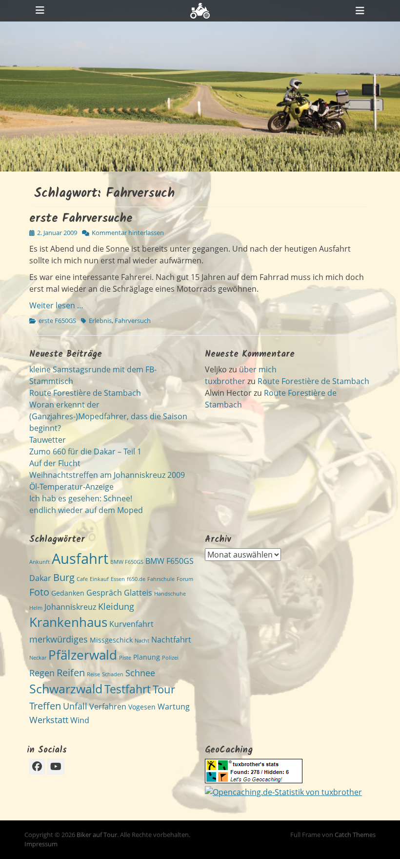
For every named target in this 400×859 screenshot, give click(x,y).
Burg (64, 577)
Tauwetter (47, 439)
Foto (39, 592)
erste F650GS (57, 320)
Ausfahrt (80, 558)
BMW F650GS (126, 561)
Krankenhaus (68, 622)
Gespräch (104, 592)
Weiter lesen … (56, 305)
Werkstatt (48, 719)
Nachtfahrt (171, 639)
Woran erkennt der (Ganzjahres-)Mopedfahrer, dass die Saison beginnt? (108, 416)
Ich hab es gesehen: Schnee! (80, 498)
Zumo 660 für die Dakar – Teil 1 (85, 451)
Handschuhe (170, 593)
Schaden (112, 674)
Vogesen (142, 706)
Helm (35, 607)
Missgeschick (111, 639)
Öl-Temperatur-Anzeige (71, 486)
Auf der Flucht (54, 463)
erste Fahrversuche (81, 218)
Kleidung (116, 606)
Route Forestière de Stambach (85, 392)
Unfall (75, 706)
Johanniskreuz (70, 606)
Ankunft (39, 561)
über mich (258, 369)
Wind (79, 720)
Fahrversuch (133, 320)
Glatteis (138, 592)
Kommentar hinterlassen (128, 232)
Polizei (170, 657)
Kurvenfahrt (131, 624)
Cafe (82, 579)
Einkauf (99, 579)
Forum (185, 579)
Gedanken (67, 593)
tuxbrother (225, 381)
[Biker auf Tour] (200, 10)
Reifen (71, 672)
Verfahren (107, 706)
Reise (93, 674)
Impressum (41, 843)
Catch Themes (355, 834)
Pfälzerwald (82, 655)
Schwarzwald (65, 688)
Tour (164, 689)
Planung (146, 657)
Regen (42, 672)
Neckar (37, 657)
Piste (125, 657)
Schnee (140, 672)
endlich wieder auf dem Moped (86, 510)
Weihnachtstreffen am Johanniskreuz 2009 (107, 475)
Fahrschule (161, 579)
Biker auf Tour (97, 834)
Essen (118, 579)
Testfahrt (127, 689)
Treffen (45, 705)
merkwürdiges (58, 639)
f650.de (136, 579)
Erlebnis (100, 320)
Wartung (174, 706)
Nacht (142, 640)
